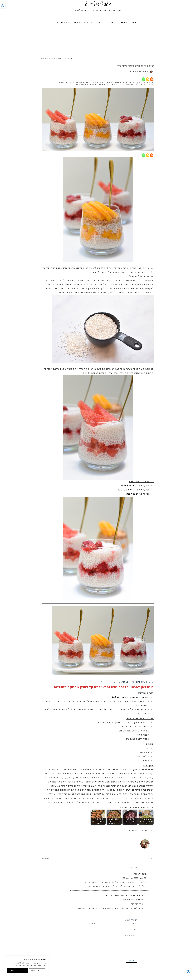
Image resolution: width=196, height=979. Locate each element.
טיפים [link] (77, 22)
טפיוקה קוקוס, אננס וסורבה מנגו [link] (134, 490)
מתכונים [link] (112, 22)
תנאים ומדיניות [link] (63, 22)
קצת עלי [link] (124, 22)
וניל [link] (151, 830)
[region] (26, 965)
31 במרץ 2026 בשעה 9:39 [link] (132, 900)
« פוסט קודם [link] (150, 858)
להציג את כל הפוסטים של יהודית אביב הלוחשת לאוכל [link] (102, 840)
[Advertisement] (98, 40)
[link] (2, 5)
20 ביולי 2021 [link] (127, 71)
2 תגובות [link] (119, 71)
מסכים (11, 970)
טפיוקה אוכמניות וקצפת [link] (138, 494)
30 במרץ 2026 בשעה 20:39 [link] (134, 878)
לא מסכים (22, 970)
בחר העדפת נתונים (37, 970)
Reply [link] (137, 874)
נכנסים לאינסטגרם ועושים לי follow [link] (131, 697)
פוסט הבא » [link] (45, 858)
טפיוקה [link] (144, 830)
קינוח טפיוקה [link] (134, 830)
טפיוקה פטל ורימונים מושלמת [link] (135, 486)
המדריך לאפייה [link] (94, 22)
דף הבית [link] (136, 22)
